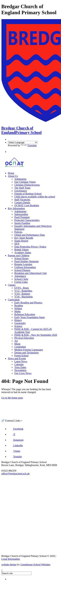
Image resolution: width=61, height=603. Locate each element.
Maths (17, 311)
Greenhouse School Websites (35, 564)
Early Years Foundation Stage (29, 317)
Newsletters (20, 370)
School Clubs (21, 279)
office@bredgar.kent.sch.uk (15, 473)
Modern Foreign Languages (28, 349)
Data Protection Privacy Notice (30, 246)
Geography (20, 323)
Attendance (20, 276)
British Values (21, 249)
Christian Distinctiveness (27, 184)
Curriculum (14, 299)
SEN (16, 243)
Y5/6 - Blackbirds (23, 296)
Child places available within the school (34, 196)
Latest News (20, 361)
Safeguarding (21, 214)
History (18, 320)
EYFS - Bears (21, 287)
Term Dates (20, 367)
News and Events (17, 358)
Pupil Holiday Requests (26, 261)
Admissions (20, 179)
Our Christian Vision (25, 182)
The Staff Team (22, 187)
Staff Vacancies (22, 199)
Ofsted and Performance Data (29, 234)
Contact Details (22, 202)
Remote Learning (23, 264)
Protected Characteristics (27, 220)
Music (17, 343)
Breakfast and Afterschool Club (30, 273)
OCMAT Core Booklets (26, 205)
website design (8, 564)
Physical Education (24, 337)
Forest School (21, 355)
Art (16, 340)
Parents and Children (18, 255)
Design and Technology (26, 352)
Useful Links (21, 282)
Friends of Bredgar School (27, 193)
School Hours (21, 258)
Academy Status (22, 252)
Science (18, 326)
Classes (11, 285)
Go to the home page (12, 397)
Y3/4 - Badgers (22, 293)
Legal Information (10, 559)
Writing (18, 308)
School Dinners (22, 270)
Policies (18, 232)
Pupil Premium (22, 217)
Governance (20, 190)
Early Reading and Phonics (28, 302)
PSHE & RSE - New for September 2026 (35, 335)
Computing (20, 346)
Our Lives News (22, 373)
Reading (18, 305)
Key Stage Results (23, 237)
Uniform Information (25, 267)
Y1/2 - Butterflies (23, 290)
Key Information (16, 208)
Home (11, 173)
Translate (32, 145)
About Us (13, 176)
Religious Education (24, 314)
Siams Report (21, 240)
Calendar (19, 364)
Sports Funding (22, 223)
